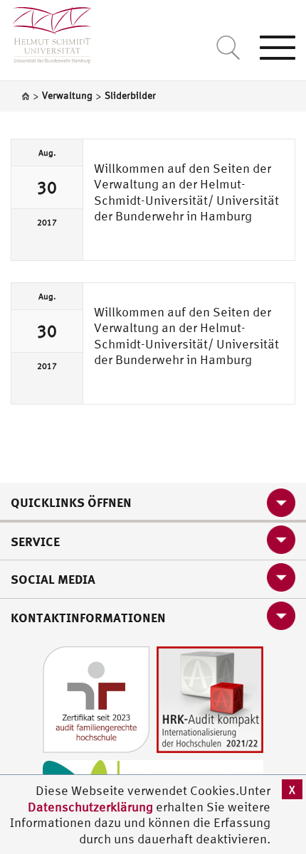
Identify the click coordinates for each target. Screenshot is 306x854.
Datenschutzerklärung (90, 806)
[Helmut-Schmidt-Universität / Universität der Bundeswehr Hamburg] (46, 31)
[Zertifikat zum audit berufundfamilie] (96, 697)
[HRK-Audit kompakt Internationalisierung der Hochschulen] (210, 697)
